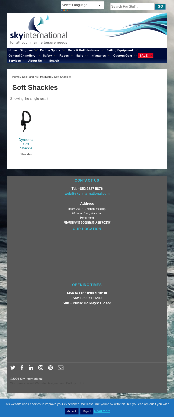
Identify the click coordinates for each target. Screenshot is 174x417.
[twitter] (13, 369)
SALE (143, 55)
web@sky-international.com (87, 193)
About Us (35, 60)
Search (54, 60)
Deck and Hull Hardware (37, 76)
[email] (61, 369)
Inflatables (98, 55)
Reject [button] (87, 411)
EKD (81, 383)
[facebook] (22, 369)
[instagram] (41, 369)
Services (14, 60)
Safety (47, 55)
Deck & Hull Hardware (83, 50)
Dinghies (26, 50)
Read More (102, 411)
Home (12, 50)
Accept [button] (71, 411)
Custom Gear (122, 55)
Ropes (64, 55)
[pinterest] (51, 369)
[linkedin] (32, 369)
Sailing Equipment (120, 50)
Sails (79, 55)
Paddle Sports (50, 50)
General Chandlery (21, 55)
